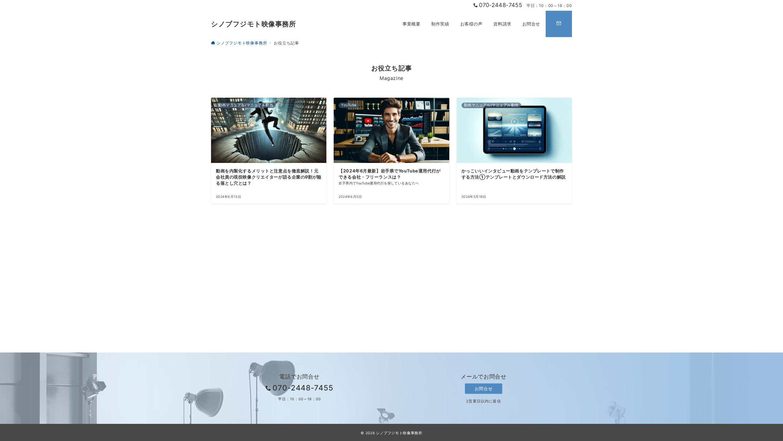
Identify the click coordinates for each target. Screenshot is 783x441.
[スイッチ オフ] (559, 24)
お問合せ (483, 388)
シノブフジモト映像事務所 (253, 24)
